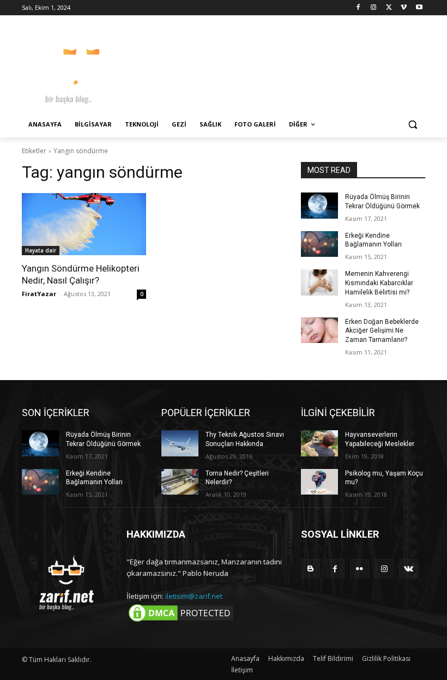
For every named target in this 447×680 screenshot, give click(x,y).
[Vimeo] (403, 8)
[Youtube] (419, 8)
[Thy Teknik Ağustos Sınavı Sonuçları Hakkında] (179, 443)
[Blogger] (310, 568)
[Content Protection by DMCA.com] (180, 621)
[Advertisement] (297, 65)
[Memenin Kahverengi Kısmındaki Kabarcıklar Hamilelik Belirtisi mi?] (319, 282)
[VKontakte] (408, 568)
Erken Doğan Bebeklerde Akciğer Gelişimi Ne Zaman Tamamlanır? (382, 331)
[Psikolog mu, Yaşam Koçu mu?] (319, 482)
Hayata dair (40, 250)
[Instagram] (373, 8)
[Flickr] (359, 568)
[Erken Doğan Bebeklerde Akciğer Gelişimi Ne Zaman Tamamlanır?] (319, 330)
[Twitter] (389, 8)
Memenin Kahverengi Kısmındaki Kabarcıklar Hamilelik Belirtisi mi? (379, 283)
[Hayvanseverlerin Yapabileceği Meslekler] (319, 443)
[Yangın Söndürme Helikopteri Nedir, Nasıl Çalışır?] (84, 224)
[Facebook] (358, 8)
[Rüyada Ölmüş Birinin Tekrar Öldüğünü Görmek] (319, 205)
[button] (412, 124)
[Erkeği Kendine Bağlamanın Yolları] (319, 244)
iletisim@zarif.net (193, 596)
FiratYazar (39, 294)
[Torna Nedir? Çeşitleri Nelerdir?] (179, 482)
